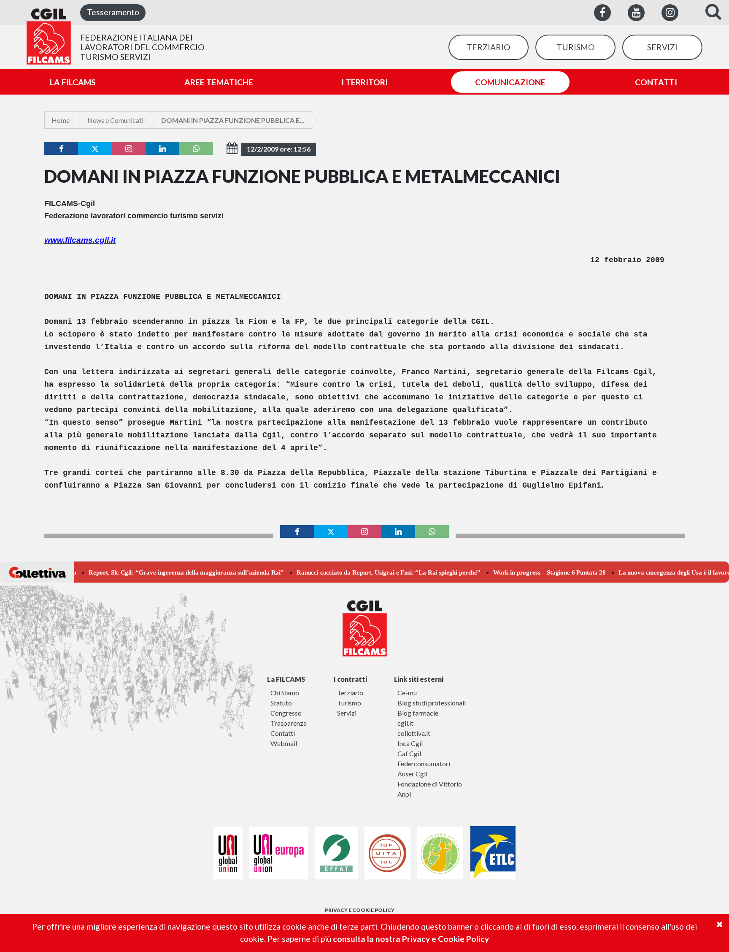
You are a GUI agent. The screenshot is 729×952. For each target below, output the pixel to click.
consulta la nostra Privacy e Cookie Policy (411, 939)
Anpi (404, 794)
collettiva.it (413, 733)
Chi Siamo (284, 693)
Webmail (283, 743)
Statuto (281, 703)
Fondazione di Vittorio (429, 784)
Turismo (349, 703)
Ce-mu (407, 693)
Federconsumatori (423, 763)
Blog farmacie (417, 713)
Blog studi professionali (431, 703)
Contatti (282, 733)
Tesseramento (113, 12)
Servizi (346, 713)
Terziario (350, 693)
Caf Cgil (409, 753)
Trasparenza (288, 723)
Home (60, 120)
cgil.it (405, 723)
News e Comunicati (115, 120)
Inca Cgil (410, 743)
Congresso (286, 713)
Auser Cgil (412, 774)
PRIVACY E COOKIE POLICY (359, 910)
